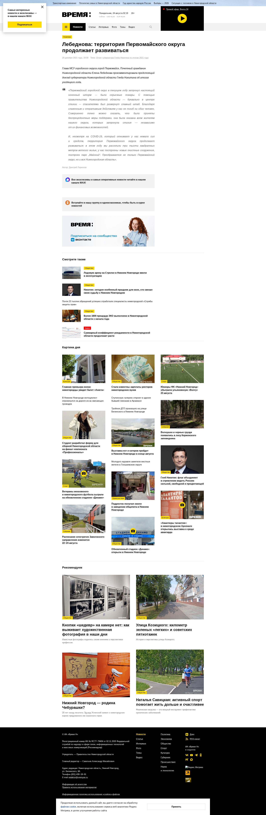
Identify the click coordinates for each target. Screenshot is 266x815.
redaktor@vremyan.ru (78, 777)
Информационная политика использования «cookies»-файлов (91, 794)
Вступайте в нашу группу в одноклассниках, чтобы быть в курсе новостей (108, 204)
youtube (191, 755)
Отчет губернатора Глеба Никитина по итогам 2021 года (122, 58)
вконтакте (186, 755)
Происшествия (168, 762)
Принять (176, 806)
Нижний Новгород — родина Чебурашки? (88, 702)
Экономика (166, 739)
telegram (196, 755)
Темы (139, 752)
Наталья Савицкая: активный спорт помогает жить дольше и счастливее (170, 699)
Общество (166, 743)
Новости (141, 734)
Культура (165, 752)
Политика (67, 37)
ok (200, 755)
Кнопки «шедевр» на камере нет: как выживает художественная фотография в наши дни (95, 626)
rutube (186, 759)
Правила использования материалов (79, 787)
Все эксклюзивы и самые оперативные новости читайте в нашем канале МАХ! (108, 181)
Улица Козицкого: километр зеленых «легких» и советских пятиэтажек (164, 626)
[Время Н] (76, 14)
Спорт (164, 748)
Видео (139, 757)
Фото (138, 748)
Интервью (141, 743)
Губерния (165, 757)
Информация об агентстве (74, 784)
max (191, 759)
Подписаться (24, 24)
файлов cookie (68, 806)
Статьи (139, 739)
